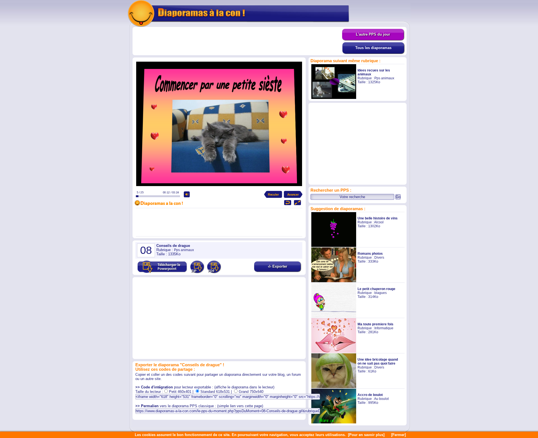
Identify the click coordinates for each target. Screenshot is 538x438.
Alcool (379, 222)
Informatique (383, 328)
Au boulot (381, 399)
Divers (379, 257)
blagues (380, 293)
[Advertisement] (237, 41)
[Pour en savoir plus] (366, 435)
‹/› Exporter (277, 266)
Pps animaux (384, 78)
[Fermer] (398, 435)
